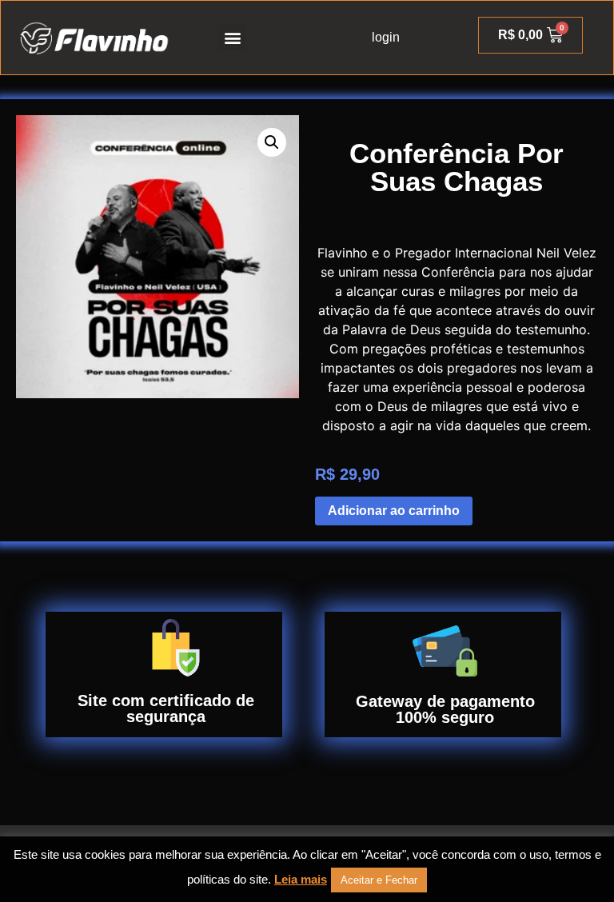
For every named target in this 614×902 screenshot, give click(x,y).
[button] (232, 37)
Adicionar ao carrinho (394, 510)
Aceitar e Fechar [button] (379, 880)
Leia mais (300, 879)
